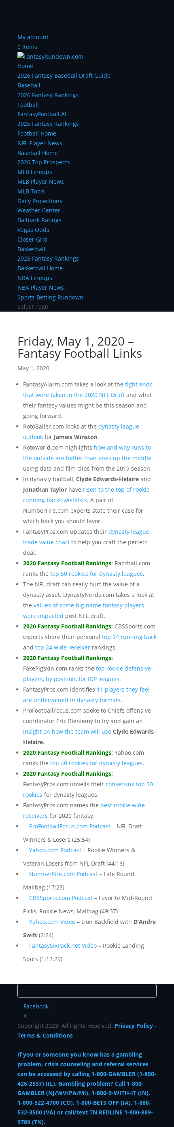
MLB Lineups (34, 172)
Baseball (28, 85)
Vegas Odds (33, 229)
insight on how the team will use (67, 731)
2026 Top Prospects (43, 162)
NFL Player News (39, 143)
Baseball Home (37, 153)
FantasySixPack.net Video (63, 945)
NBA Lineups (34, 278)
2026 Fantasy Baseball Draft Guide (63, 75)
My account (33, 37)
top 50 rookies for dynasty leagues (96, 573)
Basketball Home (40, 268)
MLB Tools (31, 191)
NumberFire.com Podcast (63, 874)
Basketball (31, 249)
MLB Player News (40, 181)
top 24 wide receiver (62, 647)
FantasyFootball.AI (41, 114)
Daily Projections (39, 201)
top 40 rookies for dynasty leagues (96, 763)
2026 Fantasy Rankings (48, 95)
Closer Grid (32, 239)
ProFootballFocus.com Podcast (69, 826)
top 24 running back (129, 637)
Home (25, 66)
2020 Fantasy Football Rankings (67, 563)
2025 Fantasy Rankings (48, 123)
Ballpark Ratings (39, 220)
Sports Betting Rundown (50, 297)
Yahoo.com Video (52, 921)
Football (28, 104)
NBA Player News (40, 287)
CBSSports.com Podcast (61, 898)
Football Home (36, 133)
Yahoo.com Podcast (55, 850)
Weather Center (38, 210)
